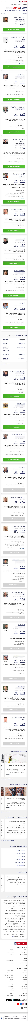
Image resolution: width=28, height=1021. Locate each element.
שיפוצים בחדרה (21, 856)
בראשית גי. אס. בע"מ (18, 435)
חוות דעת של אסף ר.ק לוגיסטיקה (17, 451)
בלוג (12, 963)
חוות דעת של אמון (20, 158)
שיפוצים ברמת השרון (20, 862)
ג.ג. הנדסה (21, 686)
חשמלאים (24, 991)
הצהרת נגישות (6, 1016)
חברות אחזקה (23, 986)
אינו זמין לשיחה (14, 490)
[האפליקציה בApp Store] (9, 1000)
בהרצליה (16, 8)
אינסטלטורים (24, 973)
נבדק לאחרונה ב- (19, 43)
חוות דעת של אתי (20, 482)
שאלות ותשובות (23, 963)
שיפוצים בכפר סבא (20, 859)
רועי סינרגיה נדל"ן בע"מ (17, 107)
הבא (21, 933)
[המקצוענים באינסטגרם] (23, 1004)
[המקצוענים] (23, 1)
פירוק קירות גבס (21, 347)
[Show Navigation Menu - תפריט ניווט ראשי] (1, 1)
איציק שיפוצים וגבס (19, 656)
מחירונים (25, 960)
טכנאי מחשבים (9, 973)
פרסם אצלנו (10, 952)
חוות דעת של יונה (20, 287)
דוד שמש (25, 977)
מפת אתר (24, 1016)
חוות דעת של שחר (20, 190)
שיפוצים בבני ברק (21, 850)
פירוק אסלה (22, 354)
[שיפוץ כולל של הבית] (15, 759)
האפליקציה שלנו (23, 954)
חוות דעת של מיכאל (19, 576)
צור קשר (11, 954)
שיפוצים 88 (21, 467)
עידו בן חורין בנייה (19, 17)
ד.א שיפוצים (21, 625)
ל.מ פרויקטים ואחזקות (18, 592)
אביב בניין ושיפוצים (19, 271)
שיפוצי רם (22, 303)
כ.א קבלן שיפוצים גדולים (17, 371)
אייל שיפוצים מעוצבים (18, 526)
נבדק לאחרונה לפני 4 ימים (20, 21)
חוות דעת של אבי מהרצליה (18, 255)
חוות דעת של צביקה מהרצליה (17, 541)
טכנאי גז (25, 993)
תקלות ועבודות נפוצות (19, 751)
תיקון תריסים (10, 995)
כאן (13, 936)
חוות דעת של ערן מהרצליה (18, 512)
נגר (12, 984)
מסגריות (11, 982)
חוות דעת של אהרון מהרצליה (18, 224)
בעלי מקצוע (25, 4)
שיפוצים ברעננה (21, 865)
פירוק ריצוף (22, 339)
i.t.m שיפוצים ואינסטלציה (17, 497)
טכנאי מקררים (10, 977)
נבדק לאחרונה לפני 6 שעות (20, 305)
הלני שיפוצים (21, 74)
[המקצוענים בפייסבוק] (21, 1004)
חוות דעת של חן (20, 388)
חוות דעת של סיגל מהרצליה (18, 55)
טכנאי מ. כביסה (23, 995)
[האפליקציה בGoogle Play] (16, 1000)
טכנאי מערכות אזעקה (8, 975)
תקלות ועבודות (9, 960)
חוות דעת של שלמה (20, 703)
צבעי (12, 988)
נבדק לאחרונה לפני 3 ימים (20, 145)
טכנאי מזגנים (10, 970)
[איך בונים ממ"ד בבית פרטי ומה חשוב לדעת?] (15, 792)
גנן (26, 975)
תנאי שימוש (15, 1016)
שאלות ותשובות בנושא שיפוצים (16, 817)
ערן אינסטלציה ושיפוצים (17, 209)
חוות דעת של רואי (20, 124)
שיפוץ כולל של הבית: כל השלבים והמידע (17, 766)
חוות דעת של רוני (20, 609)
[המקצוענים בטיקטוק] (26, 1004)
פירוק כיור (22, 350)
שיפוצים (19, 4)
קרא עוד (22, 63)
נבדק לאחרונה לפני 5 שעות (20, 563)
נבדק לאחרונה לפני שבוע (20, 375)
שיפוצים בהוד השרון (20, 853)
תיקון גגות (11, 993)
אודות (25, 949)
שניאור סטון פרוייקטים (18, 560)
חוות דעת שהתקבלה (19, 641)
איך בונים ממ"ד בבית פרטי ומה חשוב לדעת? (16, 798)
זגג (26, 984)
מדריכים (25, 965)
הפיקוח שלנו (24, 952)
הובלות (25, 982)
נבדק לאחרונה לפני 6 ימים (20, 242)
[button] (3, 13)
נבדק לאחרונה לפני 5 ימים (20, 177)
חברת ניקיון (24, 988)
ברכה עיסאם (21, 404)
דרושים (11, 949)
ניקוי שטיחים (10, 986)
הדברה (25, 979)
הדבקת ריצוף (22, 358)
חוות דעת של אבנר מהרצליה (18, 318)
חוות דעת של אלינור (19, 91)
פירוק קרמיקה (21, 343)
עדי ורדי (22, 238)
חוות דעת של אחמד (20, 420)
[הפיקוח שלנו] (1, 1018)
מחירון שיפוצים (21, 336)
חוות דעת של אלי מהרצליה (18, 670)
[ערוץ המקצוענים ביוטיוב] (18, 1004)
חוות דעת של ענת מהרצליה (18, 733)
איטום (25, 970)
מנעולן (11, 979)
